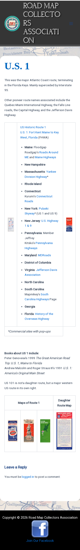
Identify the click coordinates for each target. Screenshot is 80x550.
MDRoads (44, 255)
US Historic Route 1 (33, 127)
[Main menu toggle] (71, 23)
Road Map (40, 6)
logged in (28, 476)
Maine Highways (45, 157)
